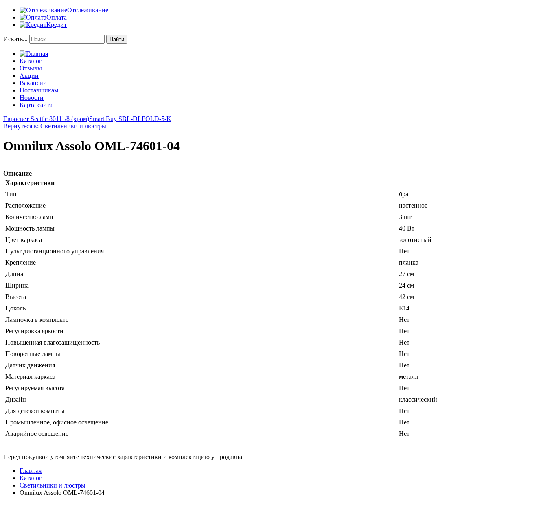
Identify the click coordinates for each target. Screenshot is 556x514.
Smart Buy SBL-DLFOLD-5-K (130, 118)
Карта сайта (36, 104)
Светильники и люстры (52, 485)
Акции (29, 75)
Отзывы (31, 68)
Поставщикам (39, 90)
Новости (32, 97)
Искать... (15, 38)
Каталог (31, 60)
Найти (116, 39)
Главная (31, 470)
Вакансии (33, 82)
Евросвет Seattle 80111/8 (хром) (46, 118)
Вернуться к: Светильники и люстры (54, 126)
